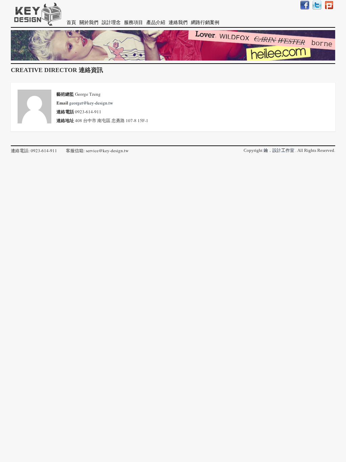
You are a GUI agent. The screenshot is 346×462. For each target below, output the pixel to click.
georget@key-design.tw (91, 103)
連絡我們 (178, 22)
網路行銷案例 (205, 22)
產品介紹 (155, 22)
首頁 (71, 22)
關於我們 (88, 22)
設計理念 (111, 22)
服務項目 (133, 22)
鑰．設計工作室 (279, 150)
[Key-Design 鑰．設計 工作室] (36, 13)
